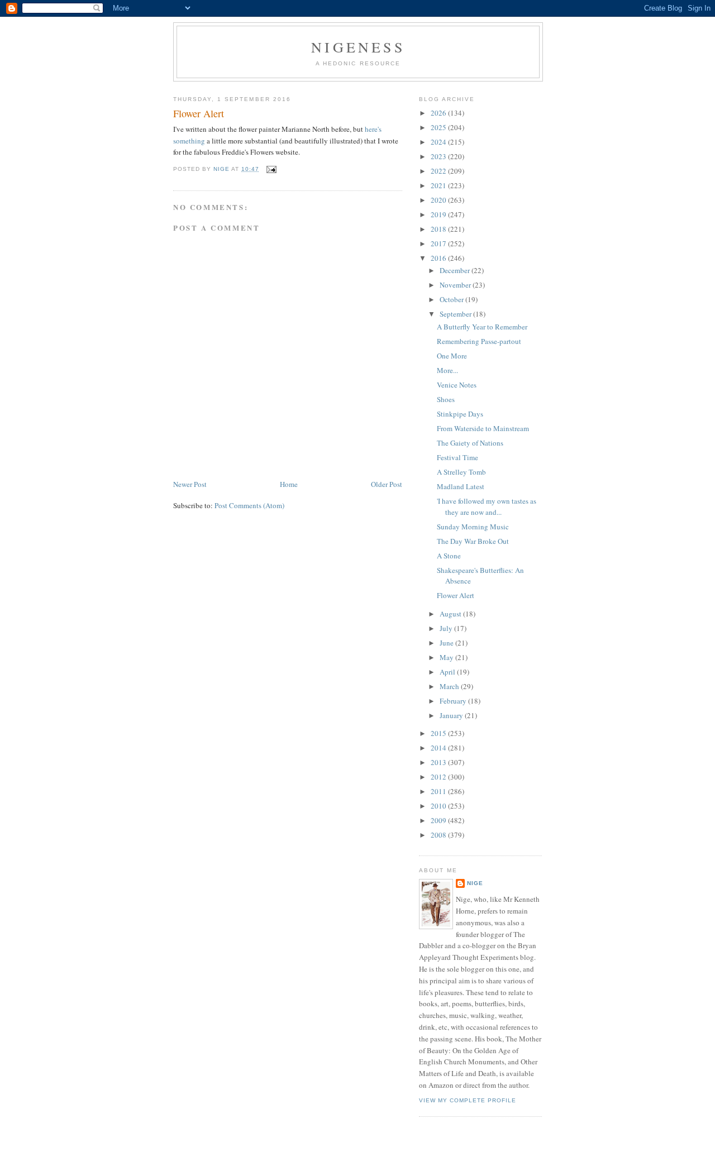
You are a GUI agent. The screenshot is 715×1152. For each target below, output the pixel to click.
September (456, 314)
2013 (439, 762)
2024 (439, 142)
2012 (439, 777)
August (451, 614)
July (447, 628)
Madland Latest (460, 486)
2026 (439, 113)
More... (447, 370)
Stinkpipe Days (460, 414)
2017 (439, 243)
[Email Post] (271, 169)
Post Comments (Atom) (249, 505)
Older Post (386, 484)
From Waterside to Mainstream (483, 428)
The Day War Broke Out (473, 541)
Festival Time (457, 457)
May (447, 657)
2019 (439, 214)
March (450, 686)
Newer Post (190, 484)
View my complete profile (467, 1100)
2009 (439, 820)
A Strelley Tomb (461, 472)
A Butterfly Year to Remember (482, 327)
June (447, 643)
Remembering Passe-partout (479, 341)
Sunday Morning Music (473, 527)
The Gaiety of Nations (470, 443)
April (448, 672)
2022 (439, 171)
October (452, 299)
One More (452, 356)
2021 (439, 185)
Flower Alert (455, 595)
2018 (439, 229)
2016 (439, 258)
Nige (475, 883)
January (452, 715)
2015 (439, 733)
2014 (439, 748)
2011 (439, 791)
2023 (439, 156)
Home (289, 484)
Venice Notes (456, 385)
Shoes (446, 399)
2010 (439, 806)
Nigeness (358, 46)
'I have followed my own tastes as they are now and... (486, 506)
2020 (439, 200)
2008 (439, 835)
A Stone (449, 556)
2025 (439, 127)
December (455, 270)
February (454, 701)
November (456, 285)
